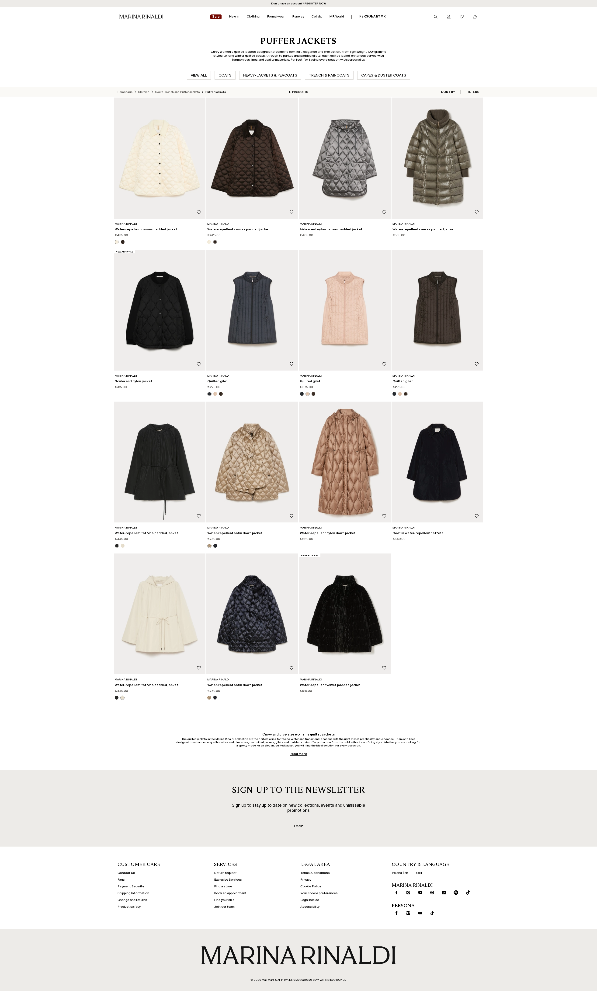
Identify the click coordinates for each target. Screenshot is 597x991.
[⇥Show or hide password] (336, 480)
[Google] (261, 530)
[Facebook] (276, 530)
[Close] (339, 425)
